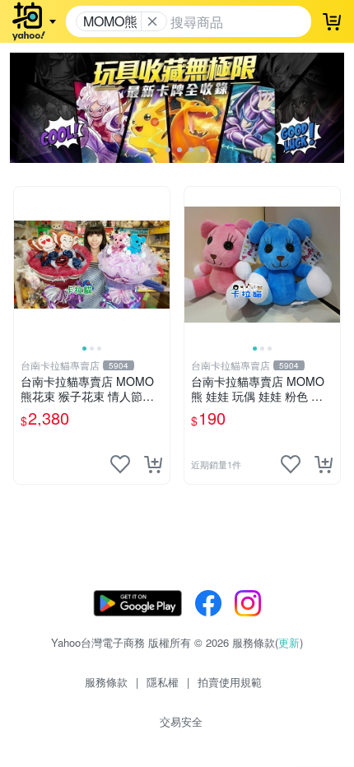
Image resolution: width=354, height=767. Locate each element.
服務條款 (106, 682)
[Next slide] (159, 264)
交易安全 (181, 721)
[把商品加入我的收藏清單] (120, 464)
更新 (289, 642)
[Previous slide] (24, 264)
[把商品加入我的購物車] (153, 464)
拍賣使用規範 (230, 682)
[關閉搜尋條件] (152, 21)
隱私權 (163, 682)
